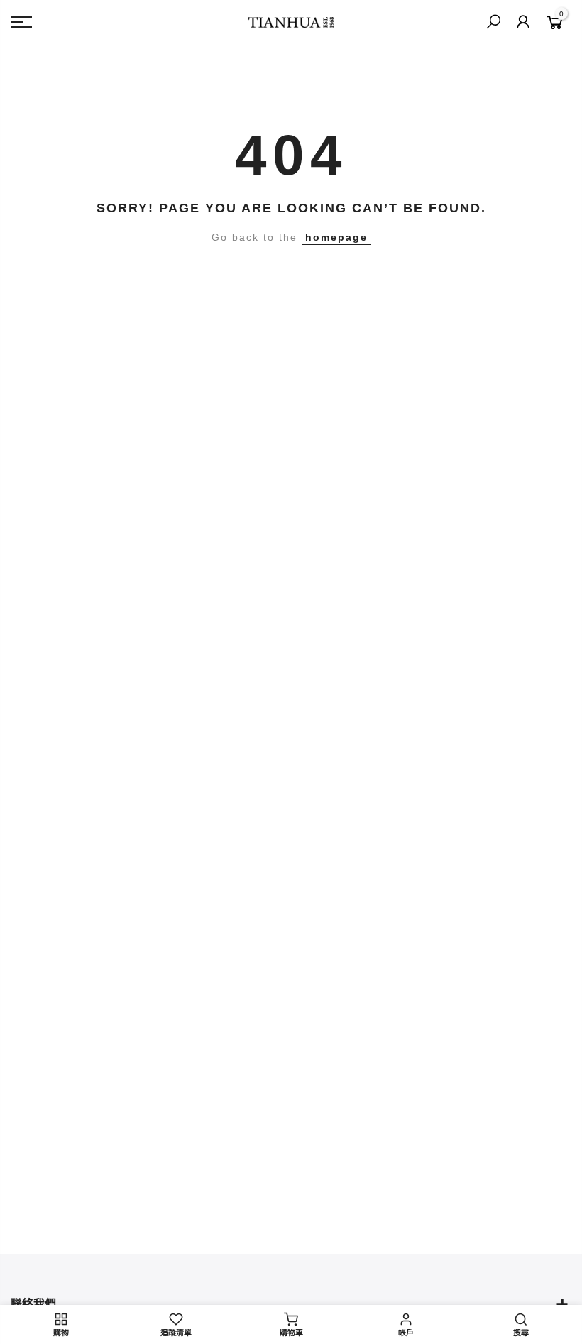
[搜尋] (493, 22)
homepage (336, 237)
